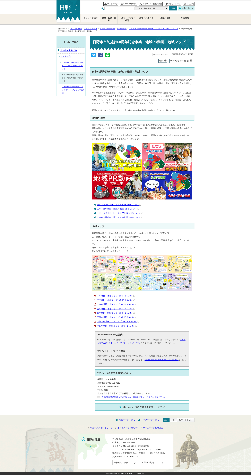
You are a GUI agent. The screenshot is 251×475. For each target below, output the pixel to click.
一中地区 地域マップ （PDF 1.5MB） (115, 296)
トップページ (76, 28)
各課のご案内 (148, 462)
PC (173, 420)
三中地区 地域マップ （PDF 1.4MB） (115, 309)
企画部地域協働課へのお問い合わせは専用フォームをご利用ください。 (134, 397)
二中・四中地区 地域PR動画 (117, 209)
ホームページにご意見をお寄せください (144, 407)
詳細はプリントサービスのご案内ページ (162, 360)
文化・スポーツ (146, 18)
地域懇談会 (122, 28)
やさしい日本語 (174, 4)
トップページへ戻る (150, 420)
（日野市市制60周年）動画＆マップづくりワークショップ (153, 28)
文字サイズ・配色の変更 (152, 4)
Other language (130, 4)
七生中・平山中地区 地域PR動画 (119, 217)
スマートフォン (185, 420)
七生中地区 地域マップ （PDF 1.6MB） (116, 304)
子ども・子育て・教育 (127, 19)
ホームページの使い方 (128, 428)
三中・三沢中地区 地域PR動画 (118, 205)
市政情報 (185, 18)
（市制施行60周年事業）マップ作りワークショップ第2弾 (73, 90)
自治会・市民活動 (107, 28)
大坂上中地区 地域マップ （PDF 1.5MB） (117, 321)
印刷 (161, 61)
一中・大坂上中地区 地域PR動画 (119, 213)
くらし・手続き (90, 28)
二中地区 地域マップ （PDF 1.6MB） (115, 300)
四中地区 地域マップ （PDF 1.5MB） (115, 313)
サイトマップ (112, 4)
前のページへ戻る (127, 420)
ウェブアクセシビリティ (101, 428)
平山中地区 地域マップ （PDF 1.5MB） (116, 326)
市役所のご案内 (121, 462)
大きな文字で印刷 (179, 60)
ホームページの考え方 (153, 428)
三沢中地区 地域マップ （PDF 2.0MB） (116, 317)
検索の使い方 (187, 8)
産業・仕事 (166, 18)
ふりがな (190, 4)
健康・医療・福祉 (109, 19)
